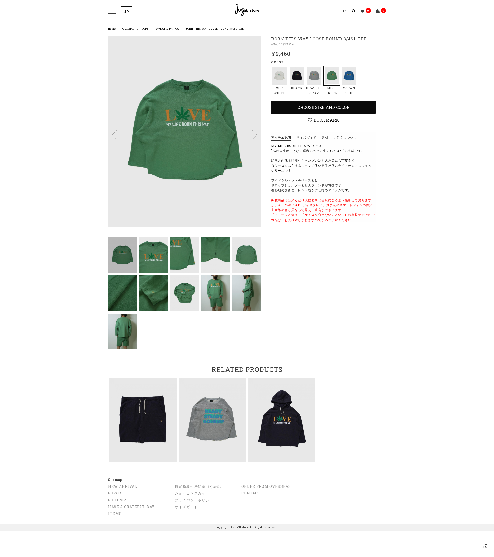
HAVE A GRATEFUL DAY (131, 506)
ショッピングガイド (192, 493)
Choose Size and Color (323, 107)
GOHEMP (128, 28)
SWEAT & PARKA (167, 28)
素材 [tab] (325, 137)
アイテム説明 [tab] (281, 137)
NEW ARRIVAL (122, 486)
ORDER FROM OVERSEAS (266, 486)
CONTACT (251, 493)
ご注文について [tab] (345, 137)
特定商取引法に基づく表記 (198, 486)
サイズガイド (186, 506)
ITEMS (115, 513)
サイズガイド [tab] (306, 137)
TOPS (145, 28)
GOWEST (117, 493)
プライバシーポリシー (194, 500)
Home (112, 28)
